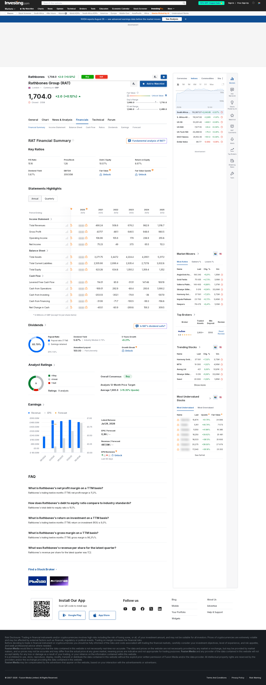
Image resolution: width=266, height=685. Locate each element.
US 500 (180, 127)
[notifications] (253, 2)
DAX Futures (182, 137)
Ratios (102, 127)
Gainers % (196, 262)
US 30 (179, 122)
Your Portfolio (179, 612)
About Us (211, 599)
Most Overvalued (206, 407)
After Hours (51, 13)
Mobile (175, 606)
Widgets (176, 618)
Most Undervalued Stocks (188, 398)
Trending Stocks (187, 347)
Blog (174, 599)
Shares (10, 13)
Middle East (124, 13)
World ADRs (75, 13)
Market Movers (186, 253)
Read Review (221, 332)
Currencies (182, 78)
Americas (104, 13)
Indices (194, 78)
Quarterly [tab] (49, 198)
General (33, 119)
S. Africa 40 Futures (186, 117)
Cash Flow (90, 127)
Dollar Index (182, 142)
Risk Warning (255, 678)
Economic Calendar (120, 9)
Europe (114, 13)
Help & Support (215, 612)
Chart (45, 119)
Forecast (137, 127)
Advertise (212, 606)
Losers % (209, 262)
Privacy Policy (238, 678)
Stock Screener (140, 9)
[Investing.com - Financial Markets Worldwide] (17, 3)
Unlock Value (157, 95)
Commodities (207, 78)
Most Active (182, 262)
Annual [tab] (35, 198)
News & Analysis (62, 119)
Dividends (113, 127)
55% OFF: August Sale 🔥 (211, 3)
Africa (146, 13)
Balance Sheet (75, 127)
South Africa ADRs (90, 13)
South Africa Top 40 (186, 112)
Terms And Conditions (216, 678)
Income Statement (57, 127)
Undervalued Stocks (180, 13)
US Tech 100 (182, 132)
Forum (111, 119)
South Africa (39, 13)
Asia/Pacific (137, 13)
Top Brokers (184, 314)
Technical (98, 119)
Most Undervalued (185, 407)
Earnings (125, 127)
